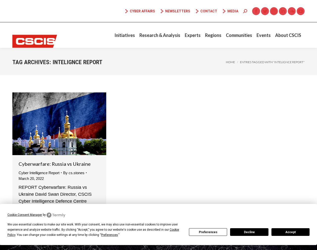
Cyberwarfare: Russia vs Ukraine (55, 164)
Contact (208, 11)
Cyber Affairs (142, 11)
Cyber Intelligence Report (39, 173)
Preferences (208, 232)
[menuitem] (124, 35)
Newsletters (177, 11)
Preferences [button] (109, 235)
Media (232, 11)
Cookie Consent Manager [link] (24, 215)
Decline (249, 232)
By (73, 173)
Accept (290, 232)
